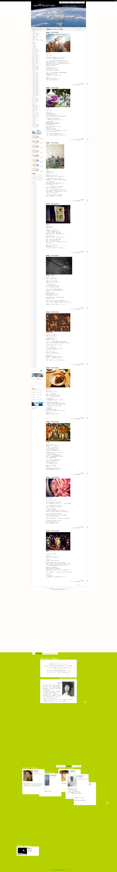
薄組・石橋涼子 (34, 52)
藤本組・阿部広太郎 (35, 58)
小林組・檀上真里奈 (35, 85)
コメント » (82, 84)
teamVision (69, 766)
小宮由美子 (34, 118)
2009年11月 (34, 358)
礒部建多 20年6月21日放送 (52, 142)
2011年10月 (34, 327)
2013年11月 (34, 293)
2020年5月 (34, 189)
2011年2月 (34, 338)
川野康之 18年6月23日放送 (37, 394)
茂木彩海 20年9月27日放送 (37, 180)
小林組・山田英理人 (35, 80)
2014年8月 (34, 281)
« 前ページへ (79, 29)
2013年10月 (34, 295)
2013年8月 (34, 297)
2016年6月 (34, 252)
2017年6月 (34, 236)
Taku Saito (33, 408)
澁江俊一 (33, 96)
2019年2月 (34, 209)
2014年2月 (34, 289)
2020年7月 (34, 186)
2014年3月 (34, 288)
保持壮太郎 (34, 38)
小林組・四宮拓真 (35, 87)
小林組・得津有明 (35, 90)
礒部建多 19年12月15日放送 (52, 477)
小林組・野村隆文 (35, 95)
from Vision (62, 588)
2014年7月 (34, 283)
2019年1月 (34, 210)
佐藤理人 (33, 37)
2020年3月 (34, 191)
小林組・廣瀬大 (34, 77)
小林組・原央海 (34, 86)
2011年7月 (34, 331)
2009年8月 (34, 362)
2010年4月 (34, 351)
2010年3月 (34, 352)
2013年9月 (34, 296)
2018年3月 (34, 224)
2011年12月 (34, 324)
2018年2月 (34, 225)
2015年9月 (34, 264)
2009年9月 (34, 360)
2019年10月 (34, 198)
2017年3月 (34, 240)
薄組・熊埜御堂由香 (35, 51)
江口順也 (33, 119)
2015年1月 (34, 275)
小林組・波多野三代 (35, 78)
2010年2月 (34, 354)
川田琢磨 (33, 123)
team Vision (57, 588)
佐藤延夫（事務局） (35, 36)
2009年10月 (34, 359)
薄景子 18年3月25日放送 (36, 397)
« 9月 (32, 386)
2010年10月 (34, 343)
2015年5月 (34, 269)
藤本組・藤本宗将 (35, 56)
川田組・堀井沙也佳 (35, 124)
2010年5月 (34, 350)
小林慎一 (33, 71)
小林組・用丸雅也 (35, 92)
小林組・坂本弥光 (35, 72)
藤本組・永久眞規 (35, 63)
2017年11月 (34, 229)
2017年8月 (34, 233)
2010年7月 (34, 347)
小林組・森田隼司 (35, 91)
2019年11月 (34, 197)
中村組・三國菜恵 (35, 33)
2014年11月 (34, 277)
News (66, 588)
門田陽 (33, 104)
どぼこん (33, 400)
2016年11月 (34, 245)
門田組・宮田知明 (35, 105)
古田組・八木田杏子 (35, 114)
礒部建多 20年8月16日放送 (52, 32)
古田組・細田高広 (35, 116)
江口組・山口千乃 (35, 120)
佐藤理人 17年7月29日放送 (37, 399)
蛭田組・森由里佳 (35, 67)
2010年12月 (34, 340)
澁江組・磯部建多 (77, 84)
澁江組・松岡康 (34, 99)
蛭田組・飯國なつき (35, 68)
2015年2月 (34, 273)
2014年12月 (34, 276)
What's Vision (52, 588)
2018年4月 (34, 222)
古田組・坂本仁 (34, 115)
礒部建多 (82, 83)
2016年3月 (34, 256)
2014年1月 (34, 291)
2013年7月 (34, 299)
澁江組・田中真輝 (35, 100)
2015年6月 (34, 268)
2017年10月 (34, 230)
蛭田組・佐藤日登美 (35, 66)
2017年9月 (34, 232)
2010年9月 (34, 344)
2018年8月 (34, 217)
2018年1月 (34, 226)
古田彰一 (33, 111)
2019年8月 (34, 201)
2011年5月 (34, 334)
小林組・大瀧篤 (34, 81)
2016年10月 (34, 246)
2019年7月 (34, 202)
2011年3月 (34, 336)
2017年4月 (34, 238)
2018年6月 (34, 220)
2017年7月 (34, 234)
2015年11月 (34, 261)
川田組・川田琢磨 (35, 125)
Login (69, 588)
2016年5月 (34, 253)
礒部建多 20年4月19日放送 (52, 255)
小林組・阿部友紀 (35, 82)
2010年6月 (34, 348)
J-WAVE (55, 670)
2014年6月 (34, 284)
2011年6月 (34, 332)
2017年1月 (34, 242)
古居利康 (33, 43)
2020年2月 (34, 193)
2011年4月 (34, 335)
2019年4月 (34, 206)
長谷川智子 (34, 110)
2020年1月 (34, 194)
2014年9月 (34, 280)
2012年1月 (34, 323)
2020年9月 (34, 183)
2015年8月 (34, 265)
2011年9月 (34, 328)
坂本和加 (33, 44)
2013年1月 (34, 307)
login (116, 0)
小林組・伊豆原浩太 (35, 76)
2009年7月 (34, 363)
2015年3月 (34, 272)
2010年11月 (34, 342)
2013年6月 (34, 300)
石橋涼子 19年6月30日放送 (37, 392)
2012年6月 (34, 316)
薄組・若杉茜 (34, 53)
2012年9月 (34, 312)
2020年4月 (34, 190)
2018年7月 (34, 218)
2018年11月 (34, 213)
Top (47, 588)
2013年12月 (34, 292)
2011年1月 (34, 339)
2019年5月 (34, 205)
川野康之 (33, 42)
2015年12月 (34, 260)
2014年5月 (34, 285)
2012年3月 (34, 320)
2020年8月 (34, 185)
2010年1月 (34, 355)
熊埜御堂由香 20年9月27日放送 (37, 177)
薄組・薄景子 (34, 48)
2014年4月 (34, 287)
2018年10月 (34, 214)
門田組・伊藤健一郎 (35, 109)
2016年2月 (34, 257)
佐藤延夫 (73, 771)
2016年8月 (34, 249)
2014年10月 (34, 279)
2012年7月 (34, 315)
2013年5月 (34, 301)
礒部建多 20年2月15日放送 (52, 367)
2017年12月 (34, 228)
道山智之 (33, 102)
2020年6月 (34, 187)
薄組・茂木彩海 (34, 54)
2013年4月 (34, 303)
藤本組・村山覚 (34, 57)
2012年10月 (34, 311)
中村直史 (33, 32)
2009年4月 (34, 367)
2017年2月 (34, 241)
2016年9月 (34, 248)
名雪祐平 (33, 31)
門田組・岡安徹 (34, 106)
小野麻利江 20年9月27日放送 (37, 174)
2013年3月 (34, 304)
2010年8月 (34, 346)
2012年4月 (34, 319)
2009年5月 (34, 366)
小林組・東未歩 (34, 73)
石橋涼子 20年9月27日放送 (37, 176)
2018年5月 (34, 221)
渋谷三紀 (33, 121)
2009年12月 (34, 356)
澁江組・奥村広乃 (35, 97)
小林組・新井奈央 (35, 75)
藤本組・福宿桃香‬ (35, 61)
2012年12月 (34, 308)
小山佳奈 (33, 47)
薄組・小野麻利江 (35, 49)
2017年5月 (34, 237)
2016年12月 (34, 244)
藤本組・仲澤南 (34, 62)
